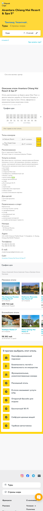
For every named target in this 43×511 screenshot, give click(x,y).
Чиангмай (21, 22)
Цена (39, 140)
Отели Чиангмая (19, 272)
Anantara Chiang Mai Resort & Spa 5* (14, 258)
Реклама (6, 506)
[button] (41, 117)
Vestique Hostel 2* (9, 330)
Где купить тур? (34, 42)
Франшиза (6, 500)
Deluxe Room (9, 139)
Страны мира (17, 26)
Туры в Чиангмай (7, 272)
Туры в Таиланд (30, 272)
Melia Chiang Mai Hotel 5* (28, 331)
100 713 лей (7, 304)
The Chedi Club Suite (10, 144)
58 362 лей (7, 336)
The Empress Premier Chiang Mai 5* (10, 298)
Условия (29, 506)
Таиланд (9, 22)
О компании (31, 500)
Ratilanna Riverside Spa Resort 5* (29, 298)
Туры (5, 26)
